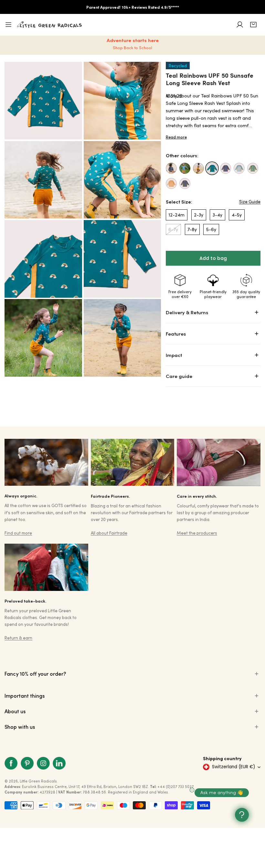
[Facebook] (11, 763)
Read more (176, 136)
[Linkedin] (59, 763)
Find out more (18, 533)
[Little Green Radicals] (49, 24)
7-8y (192, 229)
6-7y (173, 229)
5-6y (211, 229)
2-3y (198, 215)
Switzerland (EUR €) (233, 767)
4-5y (237, 215)
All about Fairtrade (109, 533)
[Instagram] (43, 763)
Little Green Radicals (38, 781)
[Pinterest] (27, 763)
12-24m (176, 215)
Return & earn (18, 637)
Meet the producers (197, 533)
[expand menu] (8, 24)
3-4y (217, 215)
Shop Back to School (132, 47)
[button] (253, 24)
